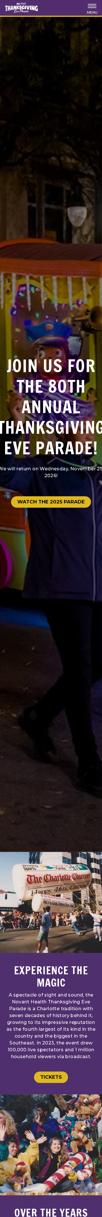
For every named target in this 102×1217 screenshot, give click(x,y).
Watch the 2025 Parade (51, 502)
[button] (92, 8)
